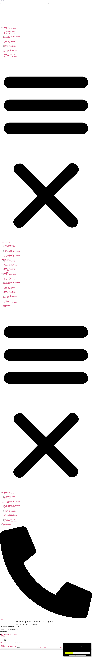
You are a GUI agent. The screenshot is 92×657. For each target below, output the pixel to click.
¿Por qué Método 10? (6, 304)
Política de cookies (72, 655)
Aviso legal (84, 655)
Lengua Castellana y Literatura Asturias (12, 36)
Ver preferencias (86, 652)
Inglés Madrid (7, 55)
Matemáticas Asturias (8, 32)
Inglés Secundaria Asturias (9, 31)
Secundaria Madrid (6, 37)
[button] (89, 644)
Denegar (77, 652)
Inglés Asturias (7, 47)
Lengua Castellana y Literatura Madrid (12, 40)
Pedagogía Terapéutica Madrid (10, 56)
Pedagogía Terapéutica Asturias (10, 50)
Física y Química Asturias (9, 29)
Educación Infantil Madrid (9, 52)
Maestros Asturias (5, 44)
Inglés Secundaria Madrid (9, 38)
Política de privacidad (78, 655)
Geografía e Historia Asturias (10, 35)
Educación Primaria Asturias (10, 46)
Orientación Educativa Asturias (10, 33)
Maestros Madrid (5, 51)
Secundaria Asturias (6, 27)
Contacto (4, 306)
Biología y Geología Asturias (10, 28)
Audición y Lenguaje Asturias (10, 49)
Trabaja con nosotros (6, 305)
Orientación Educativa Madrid (10, 41)
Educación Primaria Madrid (9, 54)
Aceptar (68, 652)
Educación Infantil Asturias (9, 45)
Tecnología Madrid (8, 42)
